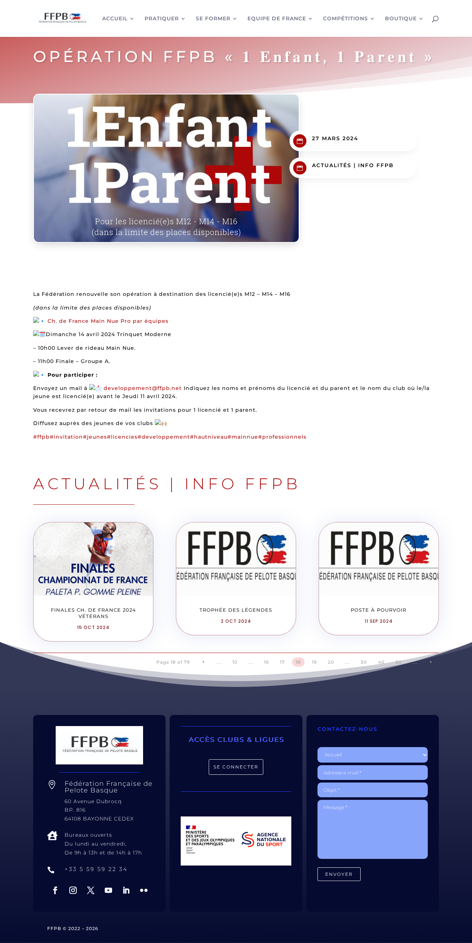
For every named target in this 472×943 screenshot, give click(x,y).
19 (314, 662)
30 (364, 662)
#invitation (66, 436)
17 (282, 662)
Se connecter (236, 767)
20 (331, 662)
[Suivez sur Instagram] (73, 890)
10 (234, 662)
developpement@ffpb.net (143, 388)
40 (381, 662)
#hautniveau (209, 436)
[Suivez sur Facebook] (55, 890)
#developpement (164, 436)
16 (266, 662)
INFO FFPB (376, 165)
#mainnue (243, 436)
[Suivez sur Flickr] (143, 890)
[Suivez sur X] (90, 890)
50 (399, 662)
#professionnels (282, 436)
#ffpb (41, 436)
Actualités (331, 165)
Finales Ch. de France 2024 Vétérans (93, 613)
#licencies (122, 436)
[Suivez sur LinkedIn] (126, 890)
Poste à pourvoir (378, 610)
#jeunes (95, 436)
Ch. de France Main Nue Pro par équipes (108, 321)
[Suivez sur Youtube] (108, 890)
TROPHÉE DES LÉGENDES (235, 610)
